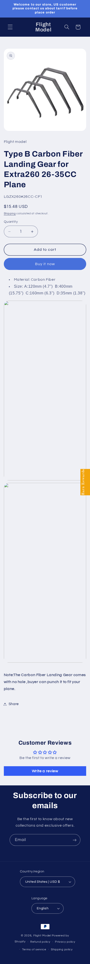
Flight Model (42, 935)
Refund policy (40, 942)
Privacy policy (65, 942)
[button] (10, 27)
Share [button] (14, 704)
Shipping (10, 213)
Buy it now (45, 264)
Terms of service (34, 949)
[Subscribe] (74, 840)
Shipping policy (62, 949)
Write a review (45, 771)
